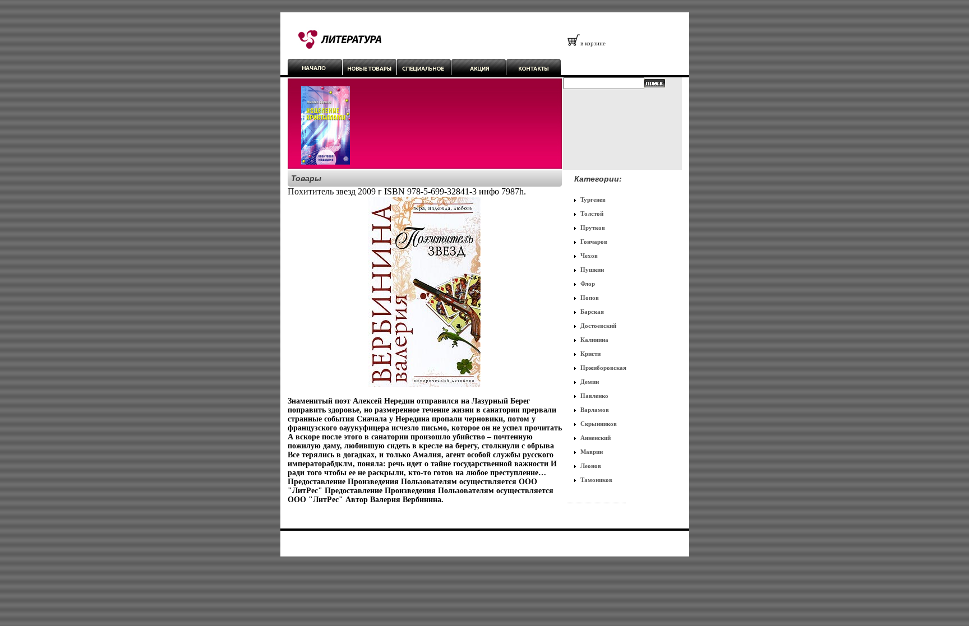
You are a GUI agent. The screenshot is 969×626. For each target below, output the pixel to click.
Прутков (592, 227)
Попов (589, 297)
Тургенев (593, 199)
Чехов (589, 255)
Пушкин (592, 269)
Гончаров (593, 241)
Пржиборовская (603, 367)
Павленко (594, 395)
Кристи (590, 353)
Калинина (594, 339)
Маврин (591, 451)
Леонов (590, 465)
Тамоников (596, 479)
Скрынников (598, 423)
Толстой (591, 213)
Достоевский (598, 325)
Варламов (594, 409)
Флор (587, 283)
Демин (589, 381)
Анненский (595, 437)
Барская (592, 311)
